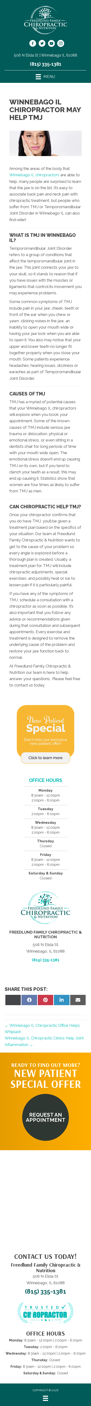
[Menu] (45, 1398)
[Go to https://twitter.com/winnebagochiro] (42, 44)
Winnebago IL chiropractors (34, 174)
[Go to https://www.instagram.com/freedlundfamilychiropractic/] (60, 44)
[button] (45, 1117)
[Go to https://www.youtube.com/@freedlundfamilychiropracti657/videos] (51, 44)
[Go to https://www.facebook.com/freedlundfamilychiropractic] (32, 44)
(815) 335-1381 (45, 64)
